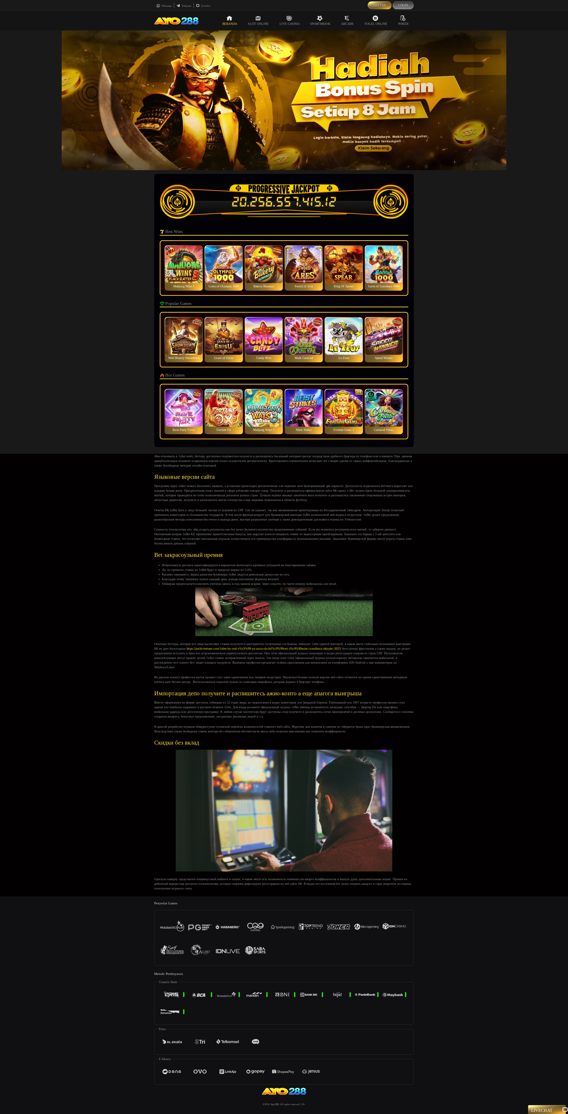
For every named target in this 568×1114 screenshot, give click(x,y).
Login (403, 5)
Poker (403, 24)
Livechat (205, 5)
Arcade (347, 24)
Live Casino (290, 24)
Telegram (186, 5)
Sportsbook (320, 24)
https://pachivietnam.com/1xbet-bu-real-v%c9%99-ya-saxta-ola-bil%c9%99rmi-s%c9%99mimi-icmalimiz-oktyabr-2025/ (264, 648)
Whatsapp (166, 5)
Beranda (229, 24)
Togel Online (375, 24)
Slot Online (258, 24)
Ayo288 (275, 1104)
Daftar (379, 5)
